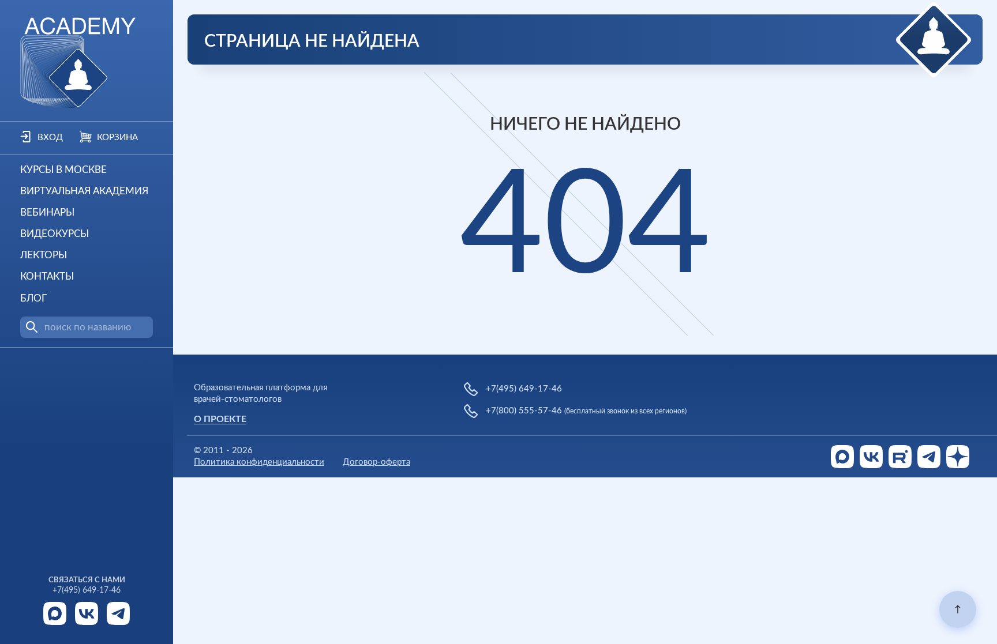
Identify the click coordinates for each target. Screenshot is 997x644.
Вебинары (47, 212)
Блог (33, 298)
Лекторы (43, 255)
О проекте (220, 419)
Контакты (47, 276)
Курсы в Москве (63, 170)
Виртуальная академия (84, 191)
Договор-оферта (376, 462)
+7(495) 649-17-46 (87, 590)
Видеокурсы (54, 234)
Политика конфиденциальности (259, 462)
